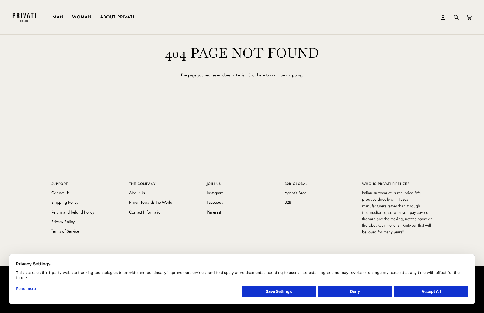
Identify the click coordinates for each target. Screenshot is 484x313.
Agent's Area (295, 193)
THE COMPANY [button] (142, 183)
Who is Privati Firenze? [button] (385, 183)
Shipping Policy (64, 202)
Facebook (215, 202)
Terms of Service (65, 231)
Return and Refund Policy (72, 212)
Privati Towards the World (150, 202)
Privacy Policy (63, 221)
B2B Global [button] (296, 183)
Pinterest (214, 212)
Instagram (215, 193)
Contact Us (60, 193)
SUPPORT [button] (59, 183)
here (261, 75)
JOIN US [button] (214, 183)
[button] (58, 17)
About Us (137, 193)
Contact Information (146, 212)
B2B (288, 202)
